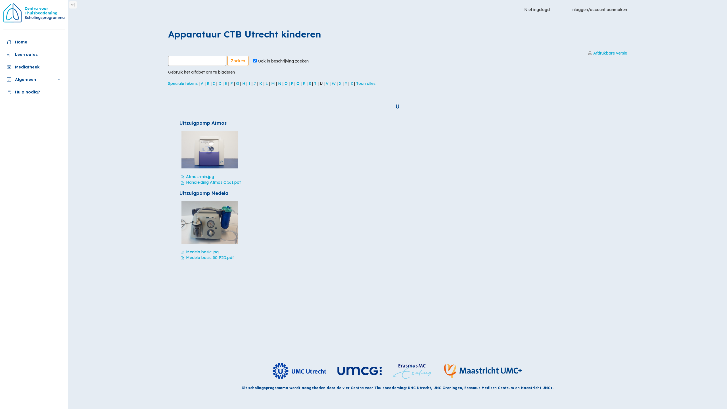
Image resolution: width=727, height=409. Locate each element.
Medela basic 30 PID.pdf (210, 257)
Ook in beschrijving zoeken (283, 61)
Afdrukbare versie (610, 53)
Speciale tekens (183, 83)
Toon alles (365, 83)
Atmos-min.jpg (200, 176)
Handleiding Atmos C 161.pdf (213, 182)
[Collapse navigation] (73, 5)
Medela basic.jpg (202, 251)
